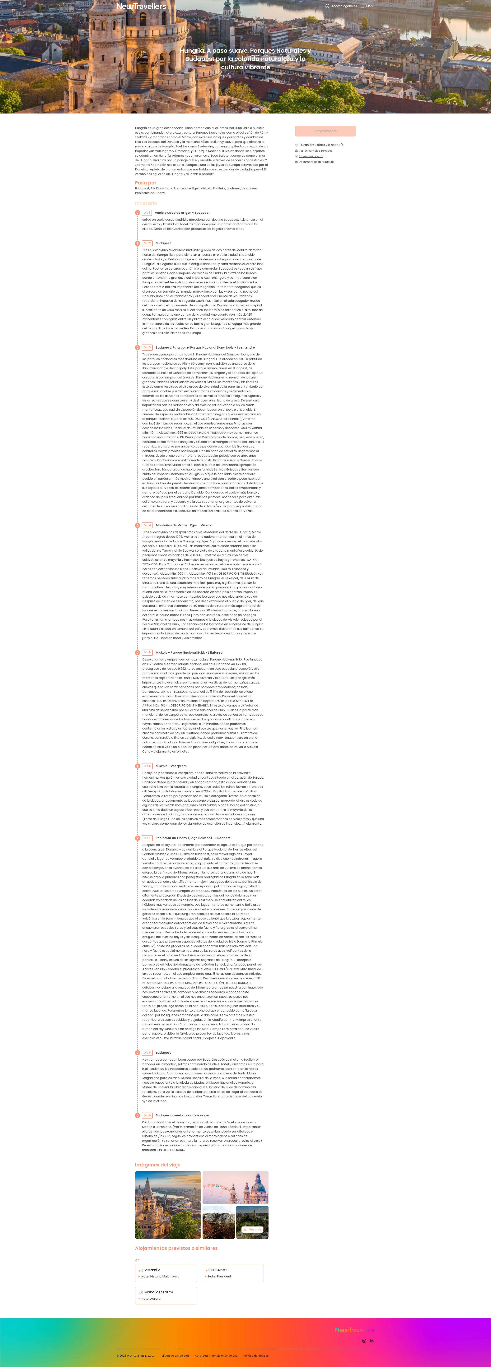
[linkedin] (372, 1340)
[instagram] (364, 1340)
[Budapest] (236, 1187)
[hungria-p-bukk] (219, 1222)
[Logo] (141, 6)
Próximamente (325, 131)
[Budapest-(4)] (168, 1205)
